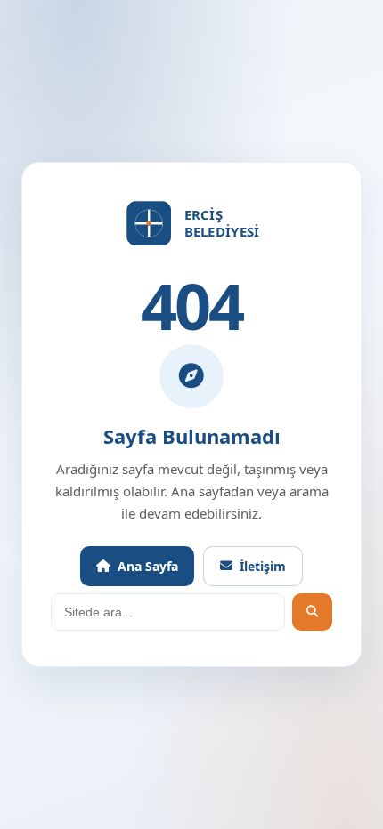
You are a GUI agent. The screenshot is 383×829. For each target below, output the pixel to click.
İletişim (263, 566)
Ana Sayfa (148, 566)
